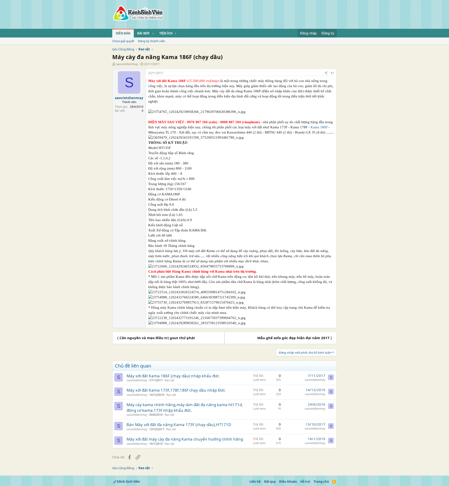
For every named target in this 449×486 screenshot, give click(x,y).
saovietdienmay (127, 64)
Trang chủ (321, 481)
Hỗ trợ (305, 481)
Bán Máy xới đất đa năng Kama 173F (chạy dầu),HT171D (179, 424)
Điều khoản (288, 481)
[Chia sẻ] (326, 73)
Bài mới (143, 33)
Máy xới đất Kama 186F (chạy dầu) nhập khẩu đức (173, 375)
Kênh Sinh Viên (128, 481)
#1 (332, 73)
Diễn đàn (123, 33)
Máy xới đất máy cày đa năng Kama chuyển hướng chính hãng (185, 439)
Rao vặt (169, 380)
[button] (153, 33)
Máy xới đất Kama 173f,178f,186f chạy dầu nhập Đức (176, 390)
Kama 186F (319, 127)
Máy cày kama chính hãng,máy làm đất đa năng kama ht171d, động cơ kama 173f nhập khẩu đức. (185, 407)
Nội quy (270, 481)
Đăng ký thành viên (151, 41)
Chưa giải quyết (123, 41)
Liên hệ (255, 481)
